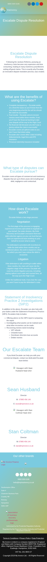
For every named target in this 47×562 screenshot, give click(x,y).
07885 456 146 (25, 399)
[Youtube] (41, 4)
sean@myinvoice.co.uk (25, 404)
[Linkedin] (33, 4)
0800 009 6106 (14, 4)
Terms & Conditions (10, 538)
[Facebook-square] (29, 4)
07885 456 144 (24, 442)
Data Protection (38, 538)
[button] (43, 10)
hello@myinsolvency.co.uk (23, 482)
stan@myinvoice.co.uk (24, 446)
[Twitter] (37, 4)
